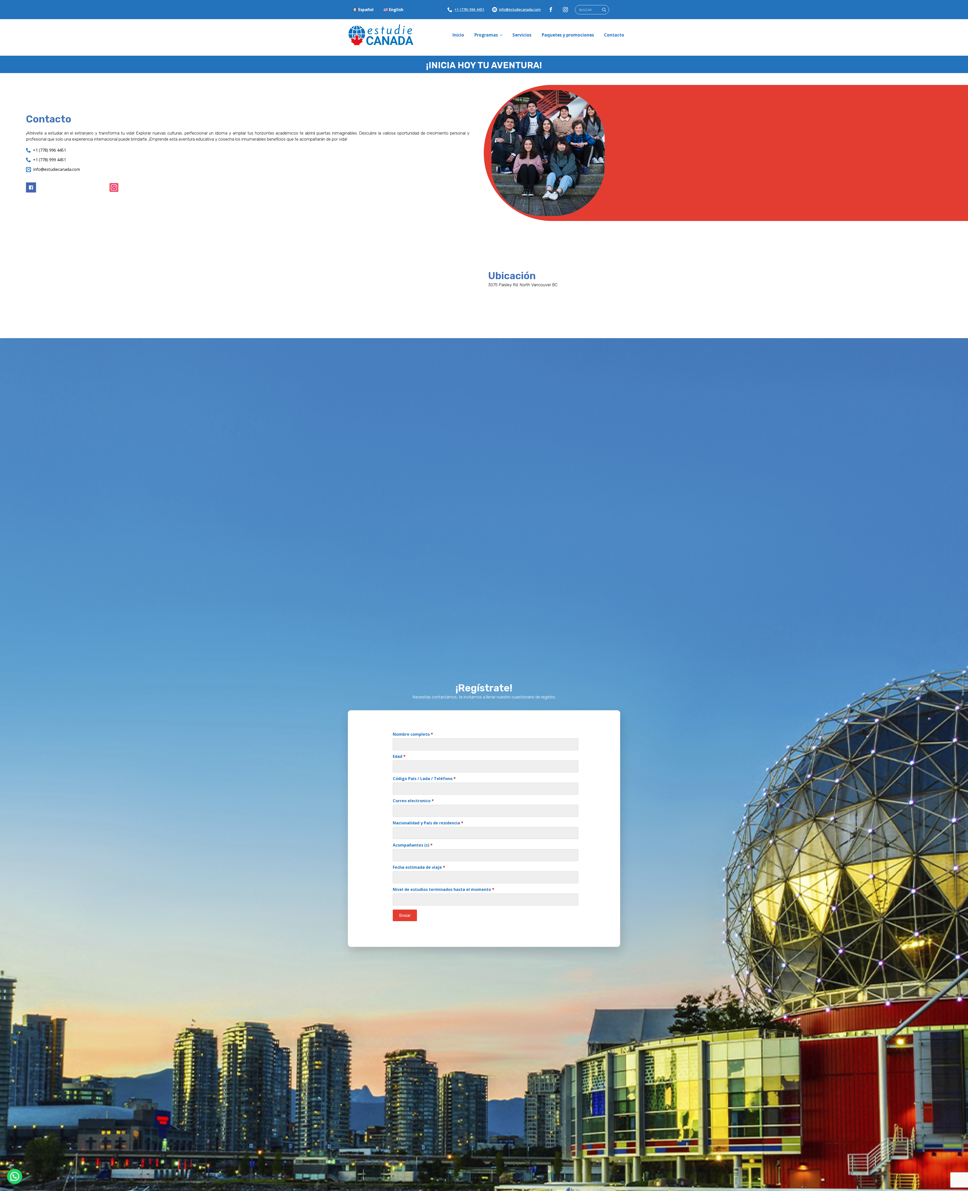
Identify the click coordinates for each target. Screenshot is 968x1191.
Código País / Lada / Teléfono (424, 779)
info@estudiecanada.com (520, 9)
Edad (399, 756)
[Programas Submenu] (502, 35)
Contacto (614, 35)
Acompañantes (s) (413, 845)
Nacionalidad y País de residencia (428, 823)
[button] (14, 1176)
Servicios (521, 35)
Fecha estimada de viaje (419, 867)
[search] (604, 10)
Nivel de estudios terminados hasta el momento (443, 889)
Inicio (458, 35)
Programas (486, 35)
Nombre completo (413, 734)
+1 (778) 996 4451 (470, 9)
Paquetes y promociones (567, 35)
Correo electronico (413, 801)
